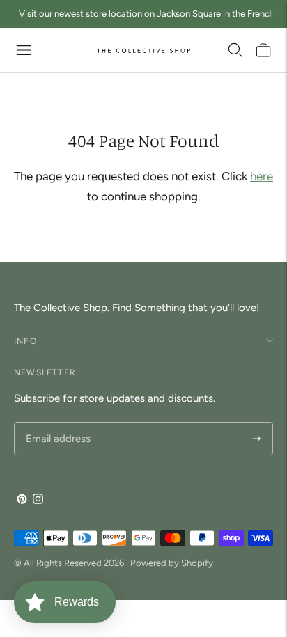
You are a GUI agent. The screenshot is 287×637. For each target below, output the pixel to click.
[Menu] (23, 50)
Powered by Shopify (171, 563)
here (261, 176)
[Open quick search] (235, 50)
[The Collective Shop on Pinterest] (22, 500)
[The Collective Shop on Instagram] (38, 500)
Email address (56, 423)
